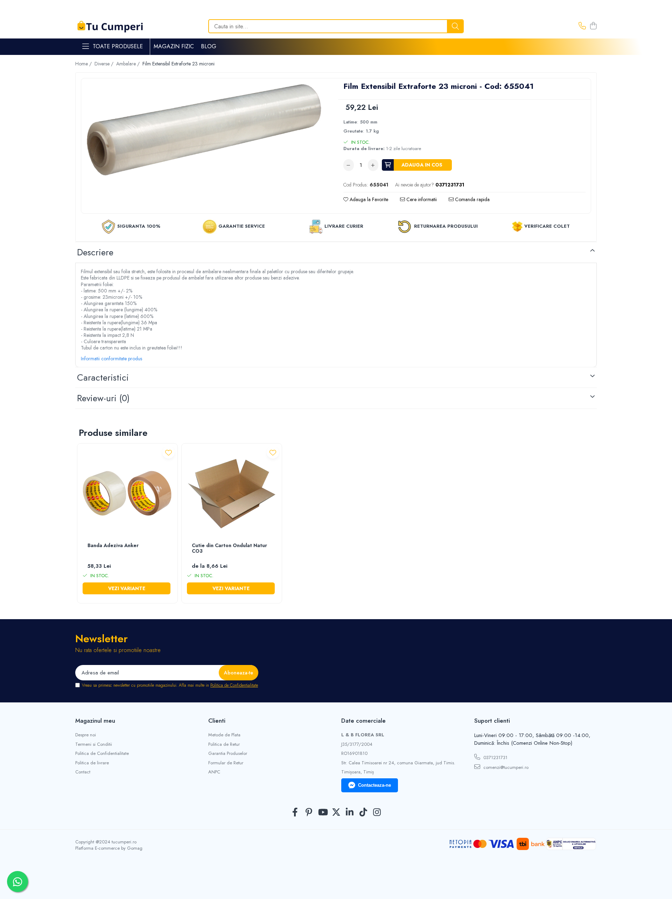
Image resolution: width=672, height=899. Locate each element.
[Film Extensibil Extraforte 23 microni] (204, 130)
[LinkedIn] (350, 812)
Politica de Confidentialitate (234, 685)
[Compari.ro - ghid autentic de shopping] (335, 882)
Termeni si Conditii (93, 744)
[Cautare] (455, 26)
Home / (84, 63)
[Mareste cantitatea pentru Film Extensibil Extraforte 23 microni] (373, 165)
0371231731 (494, 757)
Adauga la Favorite (368, 199)
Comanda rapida (472, 199)
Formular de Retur (225, 763)
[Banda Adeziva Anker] (127, 493)
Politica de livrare (92, 763)
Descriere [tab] (95, 252)
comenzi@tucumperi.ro (505, 767)
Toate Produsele (118, 46)
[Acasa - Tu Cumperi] (110, 26)
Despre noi (85, 735)
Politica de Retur (224, 744)
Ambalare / (128, 63)
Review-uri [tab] (103, 398)
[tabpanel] (204, 130)
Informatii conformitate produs (111, 358)
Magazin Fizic (174, 46)
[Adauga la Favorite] (168, 452)
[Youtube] (322, 812)
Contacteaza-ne (374, 785)
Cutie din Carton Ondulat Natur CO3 (229, 549)
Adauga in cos (421, 164)
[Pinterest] (309, 812)
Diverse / (104, 63)
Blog (208, 46)
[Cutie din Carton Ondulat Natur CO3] (231, 493)
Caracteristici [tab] (103, 377)
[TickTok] (363, 812)
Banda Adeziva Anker (113, 546)
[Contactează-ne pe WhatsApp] (17, 881)
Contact (82, 772)
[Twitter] (336, 812)
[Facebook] (295, 812)
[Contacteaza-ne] (582, 26)
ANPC (214, 772)
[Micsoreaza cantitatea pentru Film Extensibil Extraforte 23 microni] (348, 165)
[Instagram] (377, 812)
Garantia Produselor (227, 753)
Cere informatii (421, 199)
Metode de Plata (224, 735)
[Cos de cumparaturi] (593, 26)
